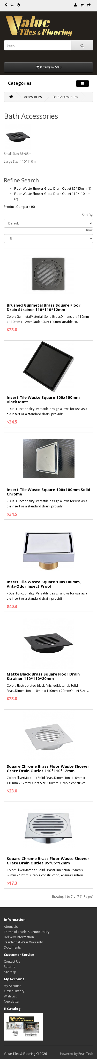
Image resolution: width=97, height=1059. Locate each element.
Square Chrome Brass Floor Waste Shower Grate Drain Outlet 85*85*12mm (48, 860)
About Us (11, 926)
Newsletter (12, 1001)
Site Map (10, 972)
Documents (12, 947)
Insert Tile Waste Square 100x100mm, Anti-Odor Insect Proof (44, 584)
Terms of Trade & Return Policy (26, 932)
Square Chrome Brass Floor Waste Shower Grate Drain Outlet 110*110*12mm (48, 768)
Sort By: (87, 215)
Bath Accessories (65, 97)
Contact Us (12, 961)
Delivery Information (19, 937)
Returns (9, 966)
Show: (89, 230)
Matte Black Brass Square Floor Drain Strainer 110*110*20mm (43, 676)
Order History (14, 991)
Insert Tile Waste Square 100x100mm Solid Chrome (48, 492)
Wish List (10, 996)
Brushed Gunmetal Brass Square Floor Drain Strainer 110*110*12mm (43, 307)
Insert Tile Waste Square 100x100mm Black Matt (43, 399)
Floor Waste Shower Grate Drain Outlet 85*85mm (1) (52, 188)
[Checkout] (89, 5)
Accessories (33, 97)
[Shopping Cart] (82, 5)
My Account (12, 986)
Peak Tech (85, 1053)
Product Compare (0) (19, 206)
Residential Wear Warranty (23, 942)
